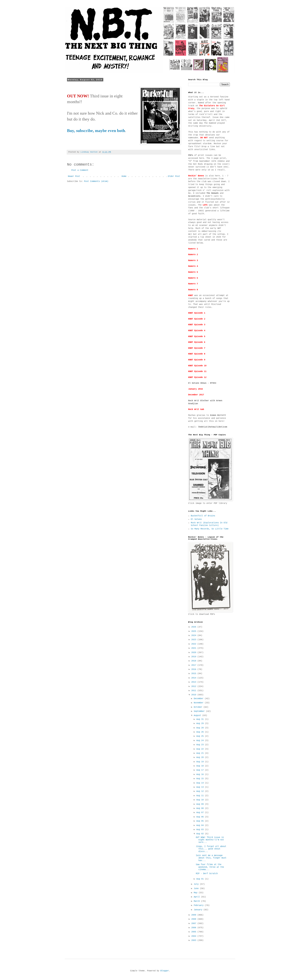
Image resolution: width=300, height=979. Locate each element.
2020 (194, 652)
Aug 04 (200, 825)
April (197, 897)
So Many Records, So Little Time (209, 529)
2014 (194, 678)
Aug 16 (200, 774)
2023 (194, 639)
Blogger (164, 971)
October (198, 707)
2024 (194, 635)
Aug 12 (200, 791)
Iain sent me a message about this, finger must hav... (211, 858)
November (199, 703)
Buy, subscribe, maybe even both (96, 130)
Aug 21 (200, 753)
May (196, 893)
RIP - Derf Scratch (207, 873)
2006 (194, 927)
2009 (194, 915)
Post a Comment (79, 170)
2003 (194, 940)
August (198, 715)
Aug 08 (200, 808)
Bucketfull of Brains (203, 516)
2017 (194, 665)
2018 (194, 661)
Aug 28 (200, 728)
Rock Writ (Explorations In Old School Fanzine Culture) (209, 524)
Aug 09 (200, 804)
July (197, 884)
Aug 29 (200, 723)
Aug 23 (200, 745)
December (199, 698)
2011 (194, 690)
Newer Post (74, 176)
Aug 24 (200, 740)
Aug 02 (200, 834)
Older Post (174, 176)
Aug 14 (200, 783)
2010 (194, 695)
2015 (194, 673)
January (198, 910)
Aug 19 (200, 762)
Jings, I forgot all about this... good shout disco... (211, 849)
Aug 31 (200, 719)
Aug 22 (200, 749)
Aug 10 (200, 800)
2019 (194, 657)
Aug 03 (200, 829)
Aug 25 (200, 736)
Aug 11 (200, 795)
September (200, 711)
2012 (194, 686)
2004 (194, 936)
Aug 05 (200, 821)
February (199, 905)
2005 (194, 932)
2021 (194, 648)
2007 (194, 923)
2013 (194, 682)
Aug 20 (200, 757)
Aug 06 (200, 817)
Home (124, 176)
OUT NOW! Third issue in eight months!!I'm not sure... (210, 840)
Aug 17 (200, 770)
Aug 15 (200, 778)
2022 (194, 644)
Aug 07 (200, 812)
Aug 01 (200, 879)
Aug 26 (200, 732)
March (197, 901)
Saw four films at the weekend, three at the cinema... (210, 867)
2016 (194, 669)
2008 (194, 919)
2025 (194, 631)
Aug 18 (200, 766)
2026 (194, 627)
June (197, 888)
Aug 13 (200, 787)
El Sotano (196, 519)
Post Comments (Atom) (96, 181)
